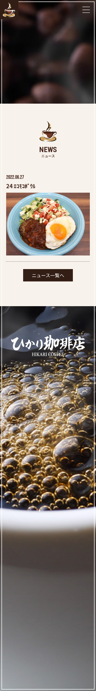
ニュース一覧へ (48, 275)
